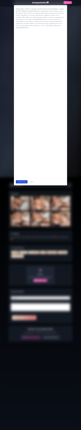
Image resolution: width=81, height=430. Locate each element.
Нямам (31, 182)
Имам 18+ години (21, 182)
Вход (69, 2)
